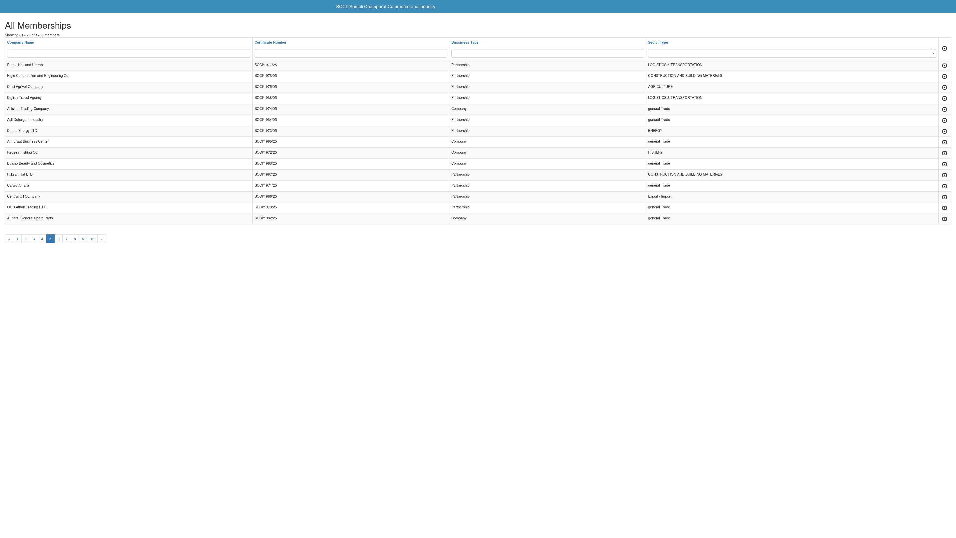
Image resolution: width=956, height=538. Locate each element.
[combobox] (792, 53)
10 (92, 238)
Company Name (20, 42)
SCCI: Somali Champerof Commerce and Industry (385, 6)
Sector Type (658, 42)
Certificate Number (270, 42)
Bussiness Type (464, 42)
